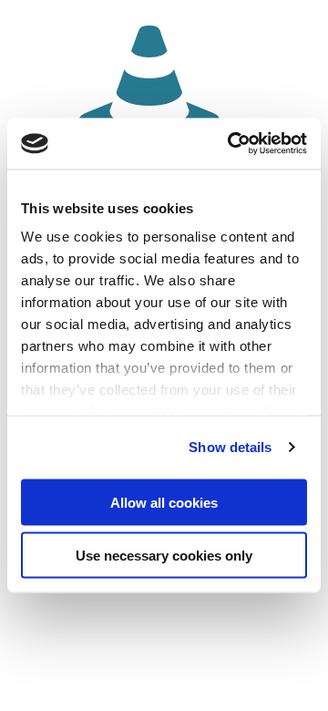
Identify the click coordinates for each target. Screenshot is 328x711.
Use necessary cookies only (164, 555)
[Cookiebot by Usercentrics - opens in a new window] (231, 144)
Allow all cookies (164, 502)
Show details (230, 447)
